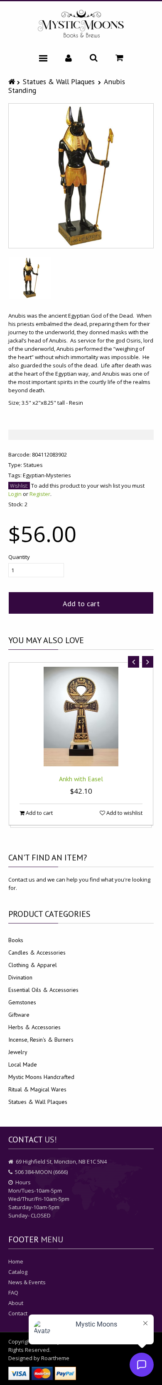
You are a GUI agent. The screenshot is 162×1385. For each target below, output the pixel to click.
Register (39, 494)
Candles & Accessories (37, 952)
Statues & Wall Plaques (59, 81)
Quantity (19, 557)
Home (15, 1261)
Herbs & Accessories (34, 1027)
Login (15, 494)
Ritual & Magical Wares (37, 1089)
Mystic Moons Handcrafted (41, 1077)
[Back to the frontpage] (12, 81)
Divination (20, 977)
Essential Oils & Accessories (43, 990)
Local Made (22, 1064)
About (15, 1303)
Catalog (17, 1272)
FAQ (13, 1292)
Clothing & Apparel (32, 965)
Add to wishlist (123, 812)
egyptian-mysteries (47, 475)
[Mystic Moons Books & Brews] (81, 24)
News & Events (27, 1282)
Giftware (18, 1014)
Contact (17, 1313)
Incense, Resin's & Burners (41, 1039)
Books (15, 940)
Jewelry (17, 1052)
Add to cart (81, 603)
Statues (33, 465)
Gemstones (22, 1002)
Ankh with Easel (81, 779)
